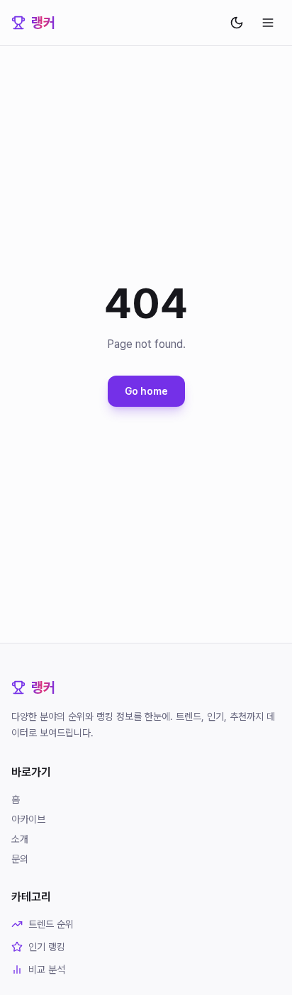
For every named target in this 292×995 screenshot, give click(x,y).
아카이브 (28, 819)
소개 (19, 839)
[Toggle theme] (236, 22)
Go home (146, 391)
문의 (19, 859)
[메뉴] (268, 22)
